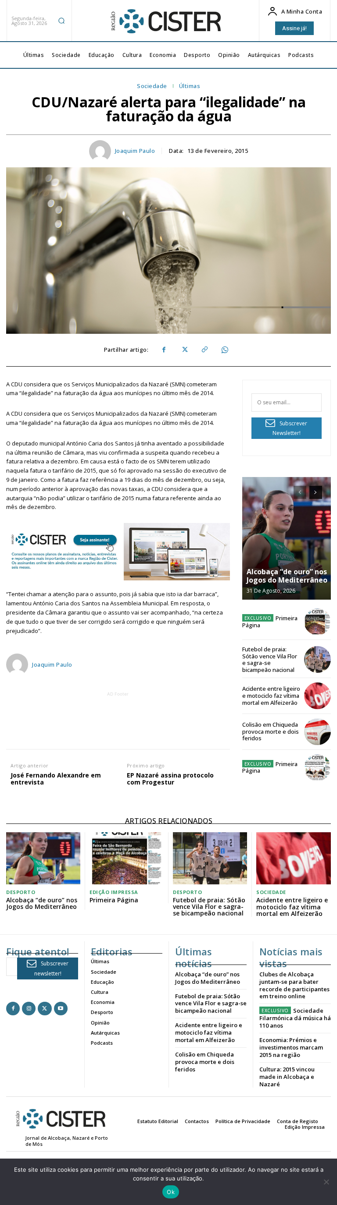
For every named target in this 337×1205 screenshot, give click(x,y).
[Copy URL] (204, 350)
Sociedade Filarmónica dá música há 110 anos (295, 1018)
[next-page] (315, 492)
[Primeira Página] (317, 621)
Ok (171, 1191)
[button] (61, 20)
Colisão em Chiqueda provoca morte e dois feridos (270, 731)
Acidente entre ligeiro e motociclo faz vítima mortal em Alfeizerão (271, 695)
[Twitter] (184, 350)
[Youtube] (61, 1008)
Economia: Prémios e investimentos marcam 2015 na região (291, 1047)
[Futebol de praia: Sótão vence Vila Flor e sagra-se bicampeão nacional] (317, 659)
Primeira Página (270, 621)
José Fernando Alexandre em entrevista (56, 779)
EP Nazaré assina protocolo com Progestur (170, 779)
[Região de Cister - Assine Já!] (118, 551)
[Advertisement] (165, 718)
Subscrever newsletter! (51, 968)
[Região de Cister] (165, 21)
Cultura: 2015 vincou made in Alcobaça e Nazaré (287, 1076)
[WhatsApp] (224, 350)
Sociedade (152, 86)
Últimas (190, 86)
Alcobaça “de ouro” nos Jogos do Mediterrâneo (287, 576)
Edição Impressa (114, 892)
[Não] (326, 1181)
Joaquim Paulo (135, 151)
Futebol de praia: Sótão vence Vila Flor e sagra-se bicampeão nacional (269, 659)
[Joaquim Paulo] (101, 151)
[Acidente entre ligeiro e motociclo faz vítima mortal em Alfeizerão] (317, 695)
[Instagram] (29, 1008)
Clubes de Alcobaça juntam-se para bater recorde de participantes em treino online (294, 985)
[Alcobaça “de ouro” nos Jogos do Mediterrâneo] (286, 538)
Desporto (20, 892)
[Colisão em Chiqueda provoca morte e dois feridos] (317, 731)
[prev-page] (300, 492)
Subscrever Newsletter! (290, 428)
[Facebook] (163, 350)
